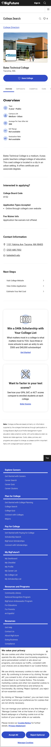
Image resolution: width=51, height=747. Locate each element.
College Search (12, 18)
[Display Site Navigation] (48, 9)
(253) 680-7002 (14, 250)
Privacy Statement (17, 726)
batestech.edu (13, 255)
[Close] (47, 651)
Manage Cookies (25, 742)
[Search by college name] (40, 18)
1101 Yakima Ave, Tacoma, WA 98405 (25, 244)
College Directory (11, 27)
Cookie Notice (24, 723)
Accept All (13, 735)
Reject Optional (37, 735)
